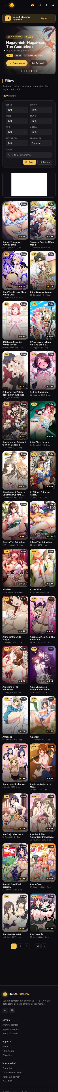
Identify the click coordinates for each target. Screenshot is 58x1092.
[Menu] (4, 4)
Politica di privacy (11, 1076)
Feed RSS (7, 1081)
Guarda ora (19, 63)
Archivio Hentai (10, 1024)
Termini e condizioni (12, 1072)
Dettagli (40, 63)
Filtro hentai (8, 1050)
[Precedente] (5, 50)
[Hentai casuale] (39, 4)
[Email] (12, 1010)
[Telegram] (5, 1010)
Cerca (31, 162)
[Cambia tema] (46, 4)
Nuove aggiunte (10, 1029)
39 (37, 946)
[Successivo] (53, 50)
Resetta (46, 162)
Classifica (7, 1055)
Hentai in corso (9, 1033)
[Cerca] (53, 4)
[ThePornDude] (32, 4)
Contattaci (7, 1068)
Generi (5, 1046)
